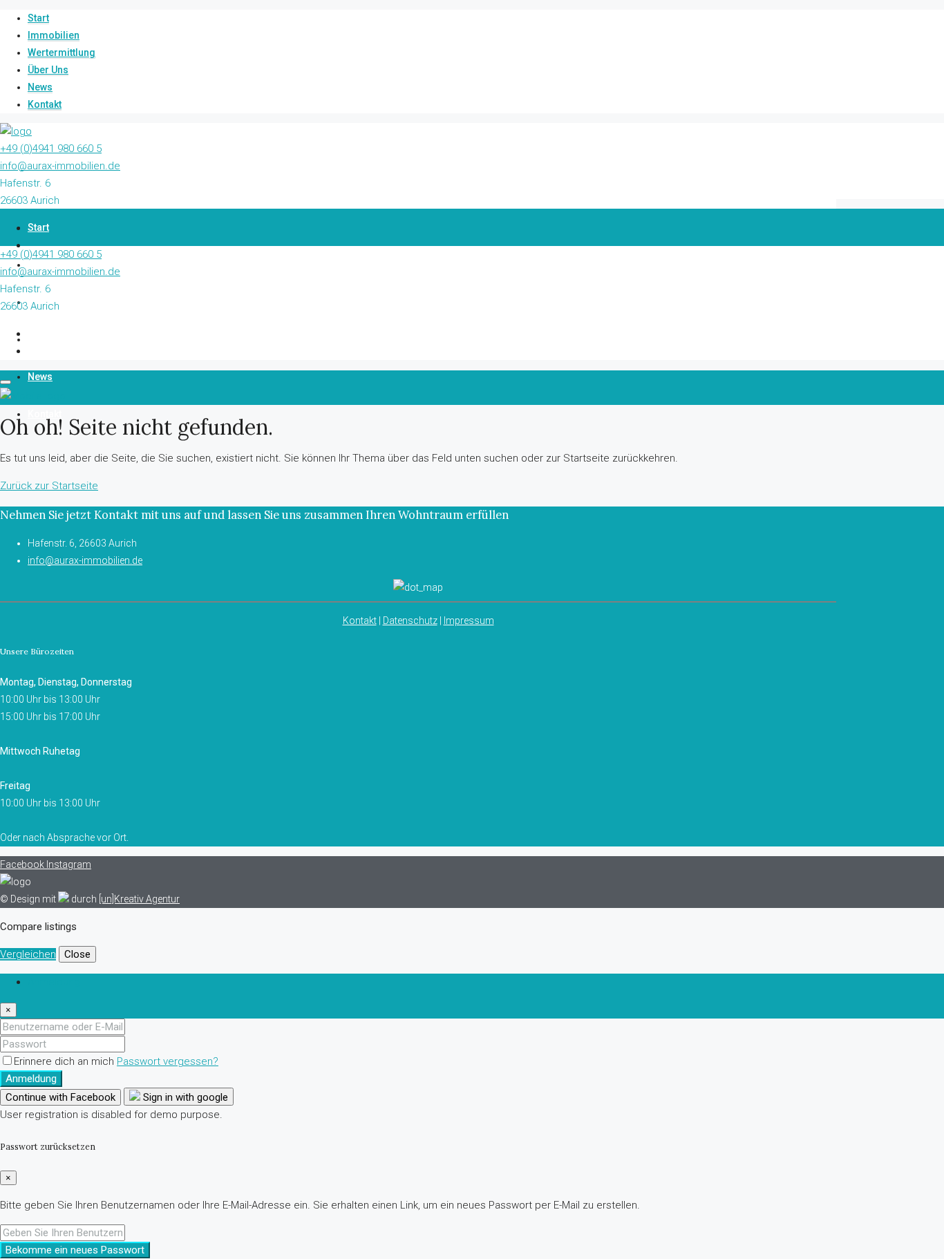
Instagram (68, 864)
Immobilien (53, 35)
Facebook (23, 864)
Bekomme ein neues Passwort (75, 1250)
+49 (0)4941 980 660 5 (51, 148)
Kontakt (45, 104)
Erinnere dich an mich (65, 1061)
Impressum (469, 620)
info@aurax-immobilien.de (60, 166)
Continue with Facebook (60, 1097)
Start (38, 17)
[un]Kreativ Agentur (139, 899)
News (40, 87)
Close (77, 954)
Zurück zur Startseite (49, 486)
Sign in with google (184, 1097)
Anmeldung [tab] (54, 982)
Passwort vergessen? (167, 1061)
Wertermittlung (61, 52)
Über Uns (48, 69)
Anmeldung (31, 1078)
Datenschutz (410, 620)
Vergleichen (28, 954)
